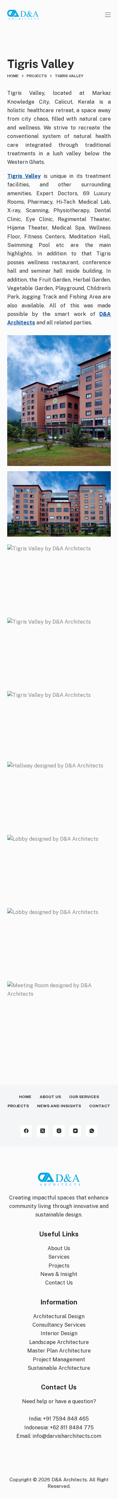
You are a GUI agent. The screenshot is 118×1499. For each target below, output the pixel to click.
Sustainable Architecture (59, 1368)
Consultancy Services (59, 1325)
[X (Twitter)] (42, 1131)
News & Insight (58, 1274)
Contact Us (59, 1283)
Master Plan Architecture (59, 1351)
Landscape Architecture (59, 1342)
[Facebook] (26, 1131)
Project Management (59, 1359)
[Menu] (108, 15)
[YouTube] (75, 1131)
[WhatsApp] (91, 1131)
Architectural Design (59, 1316)
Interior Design (59, 1333)
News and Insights (59, 1106)
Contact (99, 1106)
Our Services (84, 1096)
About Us (50, 1096)
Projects (18, 1106)
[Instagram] (59, 1131)
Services (58, 1257)
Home (25, 1096)
